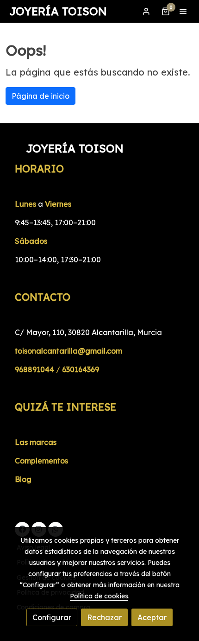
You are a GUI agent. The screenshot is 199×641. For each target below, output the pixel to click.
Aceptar (152, 617)
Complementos (41, 460)
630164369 (80, 369)
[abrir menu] (183, 11)
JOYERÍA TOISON (58, 11)
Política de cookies (99, 596)
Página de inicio (40, 96)
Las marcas (35, 442)
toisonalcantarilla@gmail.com (68, 350)
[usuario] (146, 11)
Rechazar (104, 617)
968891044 (34, 369)
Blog (23, 479)
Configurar (51, 617)
